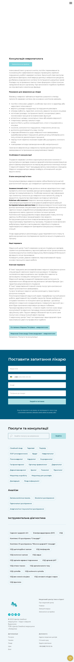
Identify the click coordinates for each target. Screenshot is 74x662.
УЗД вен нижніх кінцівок (20, 577)
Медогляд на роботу (18, 476)
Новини (41, 606)
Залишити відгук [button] (44, 609)
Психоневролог (16, 459)
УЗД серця (36, 555)
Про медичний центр (46, 603)
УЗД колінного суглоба (34, 571)
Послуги (11, 637)
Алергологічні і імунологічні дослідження (27, 509)
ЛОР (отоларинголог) (19, 454)
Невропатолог (48, 454)
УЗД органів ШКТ (49, 560)
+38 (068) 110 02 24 (45, 646)
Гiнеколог (45, 470)
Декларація (14, 481)
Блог (9, 649)
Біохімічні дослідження (44, 498)
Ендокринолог (46, 459)
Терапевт (31, 448)
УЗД (61, 533)
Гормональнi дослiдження (21, 503)
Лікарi (10, 643)
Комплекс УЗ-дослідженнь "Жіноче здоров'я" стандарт (32, 544)
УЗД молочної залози (19, 555)
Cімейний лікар (16, 448)
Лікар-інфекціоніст (31, 481)
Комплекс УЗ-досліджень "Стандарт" (25, 538)
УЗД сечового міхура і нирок (46, 577)
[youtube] (19, 614)
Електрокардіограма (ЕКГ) (44, 533)
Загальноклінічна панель (20, 498)
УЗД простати (15, 582)
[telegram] (15, 614)
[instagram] (12, 614)
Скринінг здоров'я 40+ (19, 533)
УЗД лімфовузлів (43, 549)
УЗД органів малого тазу (40, 566)
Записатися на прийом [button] (47, 612)
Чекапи (10, 640)
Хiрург (34, 454)
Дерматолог (57, 465)
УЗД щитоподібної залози (21, 549)
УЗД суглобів (15, 571)
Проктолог (58, 470)
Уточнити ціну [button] (44, 640)
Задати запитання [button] (45, 643)
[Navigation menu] (70, 3)
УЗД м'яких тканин (17, 566)
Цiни (9, 646)
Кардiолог (31, 459)
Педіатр (42, 448)
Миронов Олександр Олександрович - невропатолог (33, 334)
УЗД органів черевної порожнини (24, 560)
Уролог (33, 470)
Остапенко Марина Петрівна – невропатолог (29, 327)
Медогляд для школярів (41, 476)
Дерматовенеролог (18, 470)
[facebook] (9, 614)
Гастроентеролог (17, 465)
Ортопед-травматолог (38, 465)
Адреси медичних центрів (48, 637)
